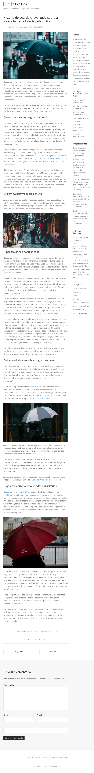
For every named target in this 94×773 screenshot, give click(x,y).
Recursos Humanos (80, 313)
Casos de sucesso (79, 289)
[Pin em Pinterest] (44, 640)
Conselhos (77, 292)
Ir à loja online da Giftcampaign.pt (47, 766)
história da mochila (46, 398)
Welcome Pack (13, 589)
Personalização (78, 310)
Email (40, 715)
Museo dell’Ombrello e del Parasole (45, 480)
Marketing (76, 296)
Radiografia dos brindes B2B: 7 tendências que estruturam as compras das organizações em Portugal (79, 167)
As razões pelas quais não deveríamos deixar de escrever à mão (81, 263)
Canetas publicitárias (81, 118)
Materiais (76, 299)
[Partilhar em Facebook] (35, 640)
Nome (6, 715)
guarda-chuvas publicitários (18, 492)
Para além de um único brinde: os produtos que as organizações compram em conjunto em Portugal (81, 184)
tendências (54, 632)
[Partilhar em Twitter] (40, 640)
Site (5, 726)
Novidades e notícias (81, 306)
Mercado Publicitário (31, 632)
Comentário (9, 685)
